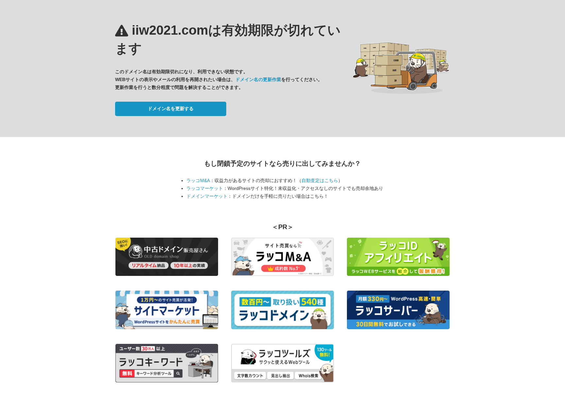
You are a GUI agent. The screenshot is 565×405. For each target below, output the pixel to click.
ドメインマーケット (207, 196)
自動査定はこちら (319, 180)
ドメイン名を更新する (171, 108)
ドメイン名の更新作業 (258, 79)
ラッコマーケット (204, 188)
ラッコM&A (198, 180)
